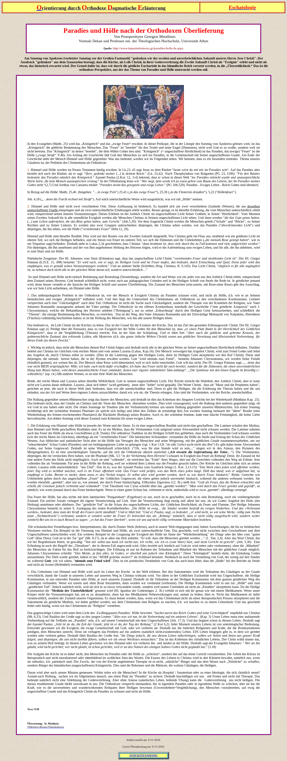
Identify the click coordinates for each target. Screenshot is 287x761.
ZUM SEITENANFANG (143, 755)
